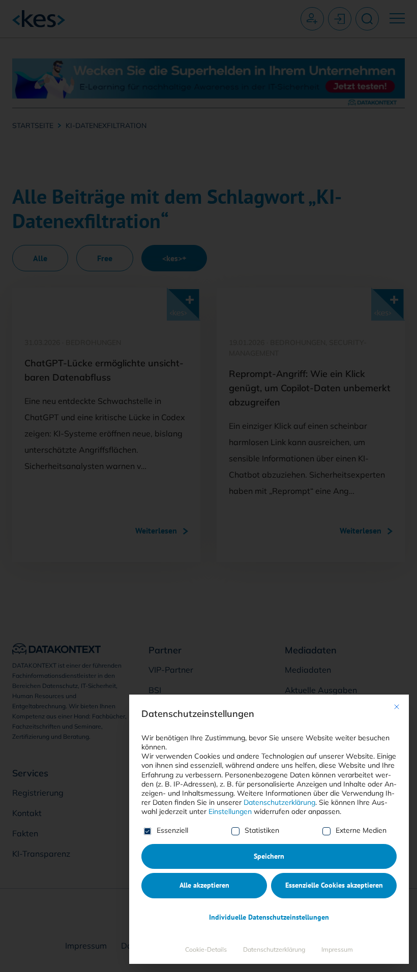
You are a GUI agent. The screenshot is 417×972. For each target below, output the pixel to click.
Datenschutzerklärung (279, 802)
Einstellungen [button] (230, 811)
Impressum (337, 949)
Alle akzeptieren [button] (204, 885)
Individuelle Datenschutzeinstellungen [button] (269, 917)
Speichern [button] (269, 856)
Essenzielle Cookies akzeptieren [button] (334, 885)
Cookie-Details (206, 949)
